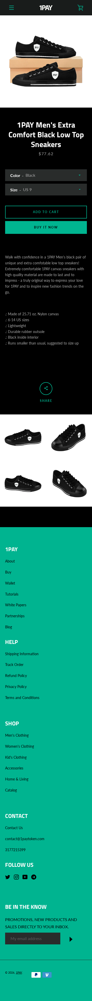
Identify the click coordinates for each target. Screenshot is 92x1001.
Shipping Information (22, 654)
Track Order (14, 664)
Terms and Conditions (22, 697)
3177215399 (15, 850)
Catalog (11, 790)
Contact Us (14, 828)
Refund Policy (16, 675)
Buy (8, 572)
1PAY (19, 972)
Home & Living (16, 779)
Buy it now (46, 227)
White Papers (15, 605)
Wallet (10, 583)
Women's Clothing (19, 746)
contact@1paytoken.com (24, 839)
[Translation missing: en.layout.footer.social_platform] (9, 877)
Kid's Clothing (16, 757)
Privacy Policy (16, 686)
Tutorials (11, 594)
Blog (8, 627)
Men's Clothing (17, 735)
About (10, 561)
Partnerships (15, 616)
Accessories (14, 768)
